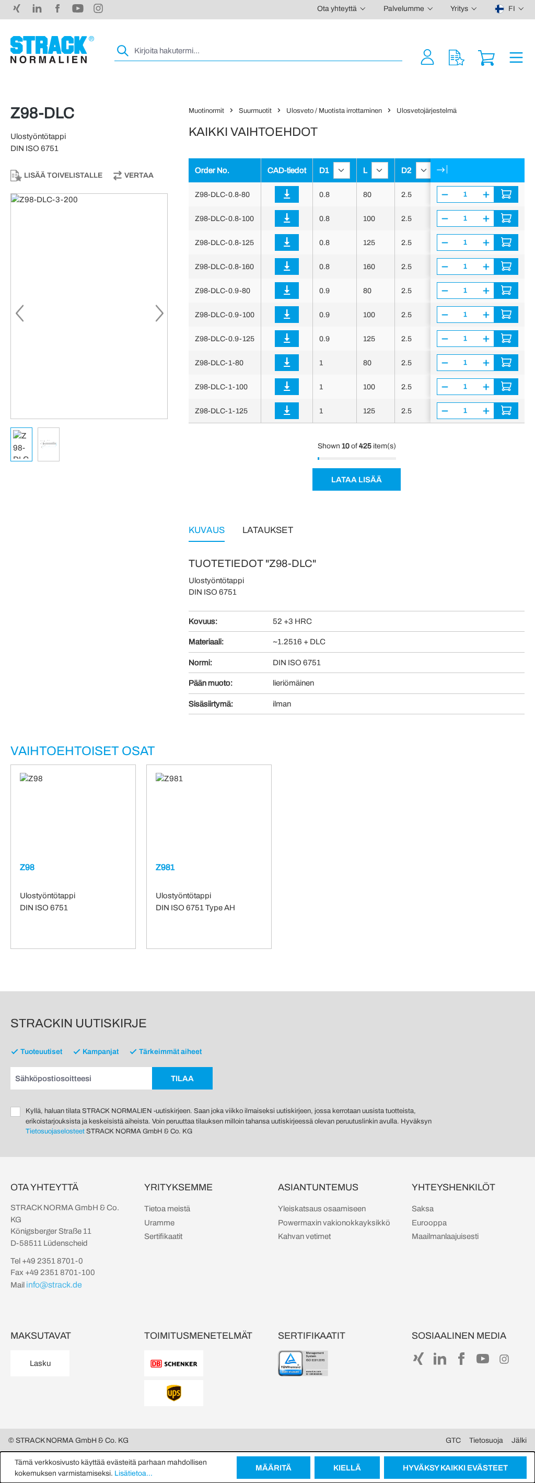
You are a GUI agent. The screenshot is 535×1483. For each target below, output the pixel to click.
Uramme (159, 1223)
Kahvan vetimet (304, 1236)
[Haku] (123, 51)
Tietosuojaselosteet (55, 1131)
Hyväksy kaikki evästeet (455, 1468)
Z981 (165, 867)
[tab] (207, 529)
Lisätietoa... (133, 1473)
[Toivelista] (456, 56)
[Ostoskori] (486, 56)
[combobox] (267, 51)
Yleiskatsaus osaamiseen (322, 1208)
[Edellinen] (19, 316)
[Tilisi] (427, 56)
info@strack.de (54, 1284)
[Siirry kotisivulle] (52, 49)
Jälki (519, 1440)
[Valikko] (516, 56)
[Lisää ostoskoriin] (506, 194)
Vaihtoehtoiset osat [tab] (82, 751)
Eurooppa (429, 1223)
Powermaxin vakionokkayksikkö (334, 1223)
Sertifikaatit (163, 1236)
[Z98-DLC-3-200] (89, 306)
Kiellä (347, 1468)
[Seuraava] (159, 316)
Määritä (273, 1468)
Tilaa (182, 1078)
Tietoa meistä (167, 1208)
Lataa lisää (356, 480)
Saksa (423, 1208)
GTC (453, 1440)
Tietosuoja (486, 1440)
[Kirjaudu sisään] (287, 194)
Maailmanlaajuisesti (445, 1236)
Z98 (27, 867)
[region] (89, 327)
